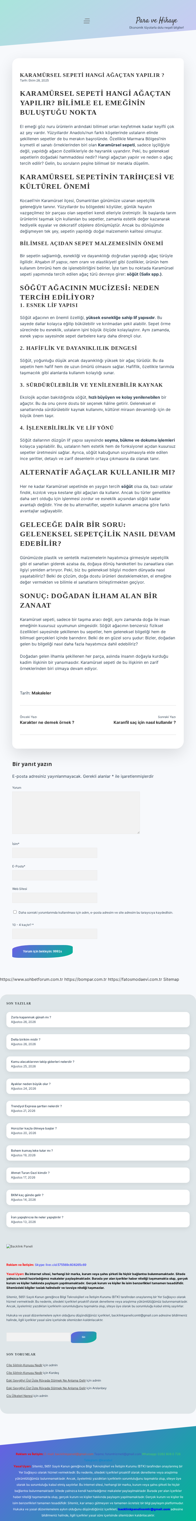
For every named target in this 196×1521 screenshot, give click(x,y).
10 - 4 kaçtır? (23, 925)
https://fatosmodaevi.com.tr (135, 979)
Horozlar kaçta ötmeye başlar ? (34, 1128)
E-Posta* (18, 866)
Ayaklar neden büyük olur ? (31, 1084)
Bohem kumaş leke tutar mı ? (32, 1150)
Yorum (16, 787)
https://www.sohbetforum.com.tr (31, 979)
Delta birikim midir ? (25, 1039)
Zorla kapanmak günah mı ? (31, 1017)
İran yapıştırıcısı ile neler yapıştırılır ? (37, 1217)
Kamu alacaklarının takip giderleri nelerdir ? (42, 1062)
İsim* (15, 844)
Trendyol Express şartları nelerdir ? (36, 1106)
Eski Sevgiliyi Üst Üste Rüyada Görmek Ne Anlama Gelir (46, 1380)
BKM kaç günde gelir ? (27, 1195)
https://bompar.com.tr (85, 979)
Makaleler (41, 692)
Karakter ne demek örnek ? (47, 722)
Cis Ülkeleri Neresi (19, 1396)
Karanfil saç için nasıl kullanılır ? (145, 722)
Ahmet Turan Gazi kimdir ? (30, 1173)
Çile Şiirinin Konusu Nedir (24, 1365)
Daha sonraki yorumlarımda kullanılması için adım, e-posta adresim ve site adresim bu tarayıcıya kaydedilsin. (96, 912)
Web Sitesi (19, 889)
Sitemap (171, 979)
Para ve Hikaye (156, 21)
